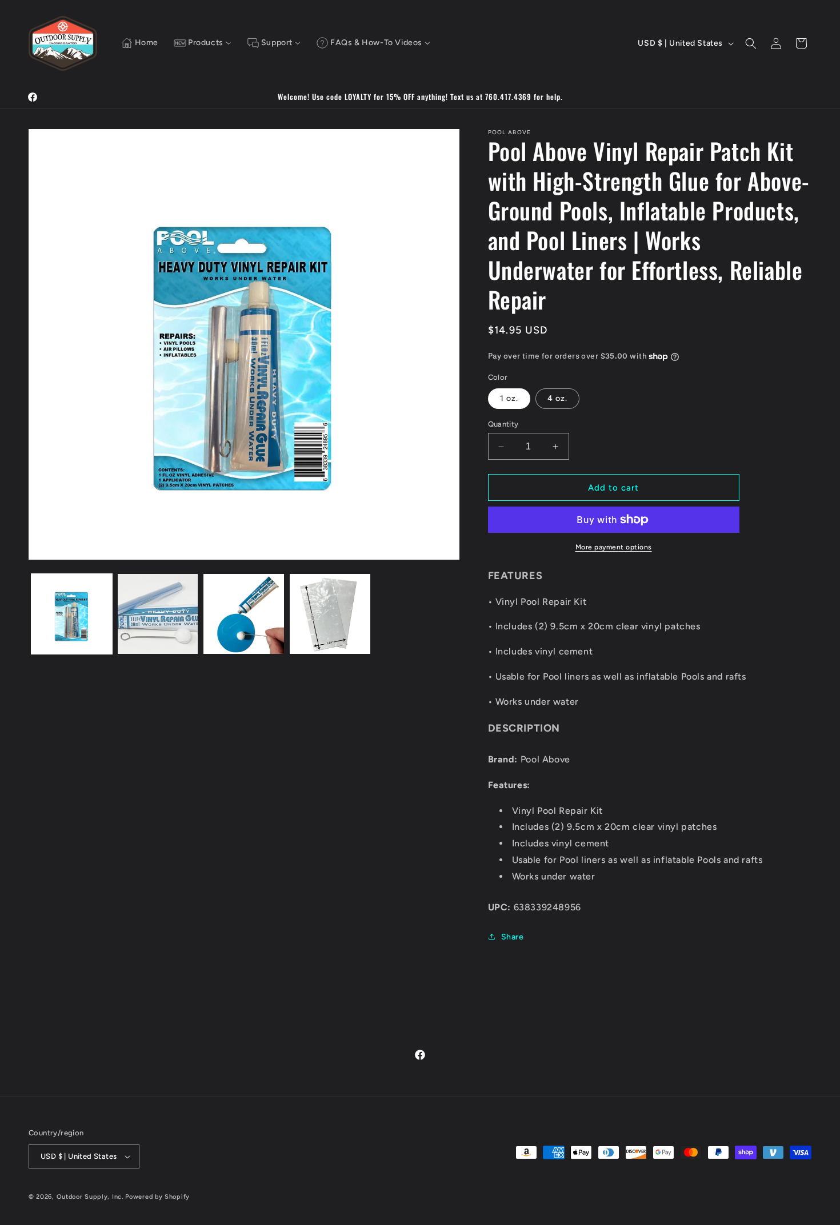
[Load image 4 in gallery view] (243, 614)
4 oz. (557, 398)
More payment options (613, 547)
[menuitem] (139, 43)
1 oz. (509, 398)
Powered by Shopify (157, 1196)
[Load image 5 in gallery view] (330, 614)
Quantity (503, 424)
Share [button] (512, 937)
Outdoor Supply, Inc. (90, 1196)
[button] (750, 43)
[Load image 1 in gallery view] (71, 614)
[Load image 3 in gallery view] (158, 614)
